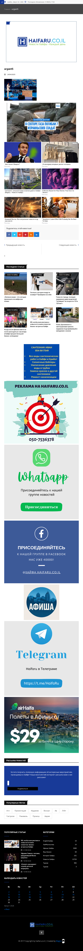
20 (51, 897)
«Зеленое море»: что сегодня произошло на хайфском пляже (15, 299)
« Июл (6, 909)
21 (62, 897)
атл (8, 811)
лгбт (64, 811)
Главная (7, 9)
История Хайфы (60, 855)
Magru (59, 941)
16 (9, 897)
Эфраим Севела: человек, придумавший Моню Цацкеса (30, 856)
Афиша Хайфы (60, 848)
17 (19, 897)
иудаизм (35, 811)
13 (51, 894)
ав (56, 811)
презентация (20, 811)
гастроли (10, 816)
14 (62, 894)
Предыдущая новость (15, 245)
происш (36, 816)
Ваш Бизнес (60, 852)
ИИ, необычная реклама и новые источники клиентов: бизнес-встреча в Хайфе (40, 324)
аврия (47, 816)
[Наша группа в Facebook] (41, 932)
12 (40, 894)
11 (30, 894)
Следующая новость (68, 245)
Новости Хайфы (60, 859)
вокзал (47, 811)
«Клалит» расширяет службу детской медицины (28, 866)
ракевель (23, 816)
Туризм (60, 863)
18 (30, 897)
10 (19, 894)
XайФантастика (60, 844)
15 (73, 894)
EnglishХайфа (60, 841)
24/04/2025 (11, 74)
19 (40, 897)
